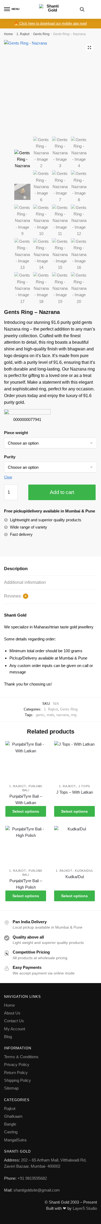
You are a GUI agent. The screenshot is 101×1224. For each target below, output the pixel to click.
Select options (25, 811)
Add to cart (62, 492)
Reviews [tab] (15, 596)
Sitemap (11, 1088)
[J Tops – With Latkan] (74, 761)
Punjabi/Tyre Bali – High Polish (25, 883)
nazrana (62, 715)
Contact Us (14, 1020)
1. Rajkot (22, 34)
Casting (11, 1132)
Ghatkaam (13, 1116)
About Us (12, 1013)
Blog (8, 1036)
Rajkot (9, 1108)
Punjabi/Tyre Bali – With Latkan (25, 799)
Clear (8, 477)
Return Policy (16, 1072)
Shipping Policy (17, 1080)
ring (73, 715)
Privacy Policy (16, 1064)
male (50, 715)
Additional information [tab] (25, 582)
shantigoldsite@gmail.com (36, 1190)
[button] (89, 47)
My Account (14, 1029)
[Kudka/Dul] (74, 846)
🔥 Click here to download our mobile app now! (50, 23)
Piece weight (16, 432)
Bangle (10, 1124)
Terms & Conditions (21, 1056)
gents (40, 715)
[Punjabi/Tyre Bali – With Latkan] (25, 761)
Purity (9, 457)
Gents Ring (41, 34)
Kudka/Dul (84, 870)
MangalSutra (15, 1140)
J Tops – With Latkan (74, 792)
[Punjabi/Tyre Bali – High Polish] (25, 846)
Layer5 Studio (85, 1208)
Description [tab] (16, 568)
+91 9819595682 (32, 1178)
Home (8, 34)
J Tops (84, 786)
